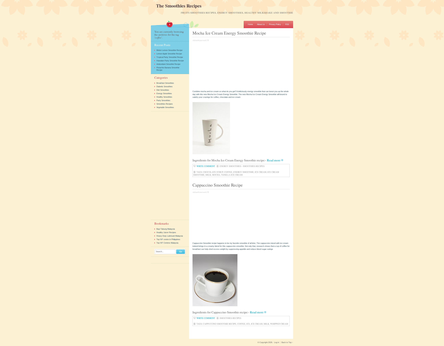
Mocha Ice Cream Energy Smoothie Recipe (229, 33)
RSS (287, 24)
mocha (216, 174)
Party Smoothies (163, 100)
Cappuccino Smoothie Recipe (218, 185)
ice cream (260, 172)
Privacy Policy (275, 24)
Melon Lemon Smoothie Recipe (169, 50)
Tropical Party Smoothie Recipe (169, 57)
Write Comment (206, 166)
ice (248, 323)
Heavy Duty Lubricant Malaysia (169, 236)
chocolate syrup (213, 172)
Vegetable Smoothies (165, 107)
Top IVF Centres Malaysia (167, 243)
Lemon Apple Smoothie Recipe (169, 54)
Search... (160, 252)
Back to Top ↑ (287, 342)
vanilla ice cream (232, 174)
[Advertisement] (222, 65)
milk (208, 174)
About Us (261, 24)
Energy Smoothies (230, 166)
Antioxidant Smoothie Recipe (168, 64)
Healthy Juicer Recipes (166, 232)
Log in (276, 342)
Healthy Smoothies (164, 97)
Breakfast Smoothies (165, 83)
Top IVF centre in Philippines (168, 239)
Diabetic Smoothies (164, 86)
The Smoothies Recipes (178, 5)
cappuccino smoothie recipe (219, 323)
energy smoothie (243, 172)
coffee (228, 172)
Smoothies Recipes (253, 166)
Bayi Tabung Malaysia (165, 229)
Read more (273, 160)
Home (250, 24)
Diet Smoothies (162, 90)
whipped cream (279, 323)
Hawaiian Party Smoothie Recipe (170, 61)
